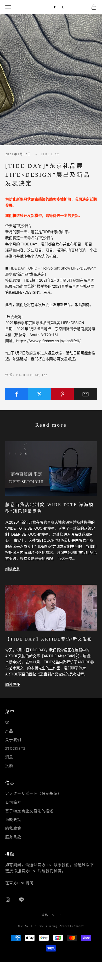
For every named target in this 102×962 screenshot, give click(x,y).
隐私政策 (13, 828)
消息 (9, 757)
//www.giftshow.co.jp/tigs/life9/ (54, 340)
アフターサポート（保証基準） (33, 794)
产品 (9, 731)
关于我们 (13, 740)
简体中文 (48, 915)
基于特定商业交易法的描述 (29, 811)
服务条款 (13, 837)
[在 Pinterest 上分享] (62, 394)
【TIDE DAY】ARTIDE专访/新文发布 (48, 639)
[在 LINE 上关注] (21, 899)
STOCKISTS (15, 748)
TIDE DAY (50, 154)
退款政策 (13, 820)
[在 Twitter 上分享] (39, 394)
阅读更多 (12, 568)
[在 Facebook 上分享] (16, 394)
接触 (9, 766)
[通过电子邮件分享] (85, 394)
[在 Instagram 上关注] (7, 899)
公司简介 (13, 802)
